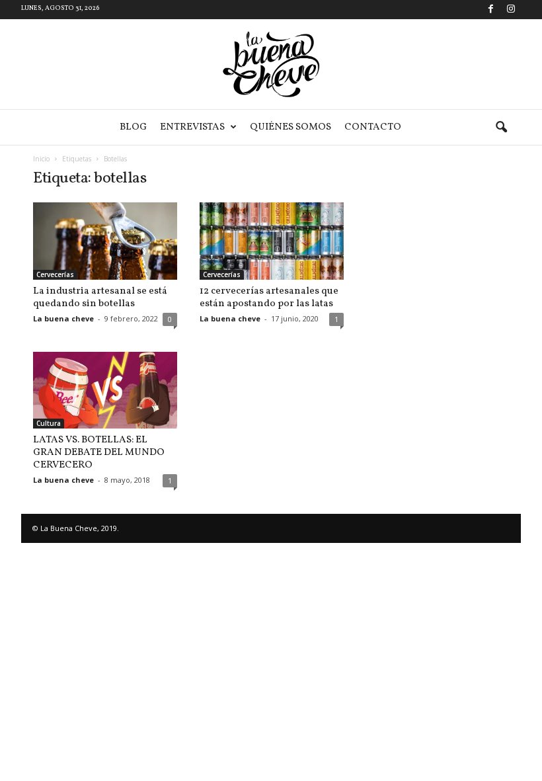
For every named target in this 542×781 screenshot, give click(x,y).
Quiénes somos (290, 127)
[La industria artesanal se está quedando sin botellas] (105, 240)
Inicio (41, 158)
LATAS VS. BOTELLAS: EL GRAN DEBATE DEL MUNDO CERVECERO (99, 452)
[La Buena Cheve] (271, 64)
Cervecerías (55, 274)
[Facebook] (490, 9)
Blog (133, 127)
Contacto (372, 127)
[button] (501, 127)
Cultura (48, 423)
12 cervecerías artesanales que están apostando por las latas (269, 297)
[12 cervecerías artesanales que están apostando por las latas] (272, 240)
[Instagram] (511, 9)
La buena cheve (63, 318)
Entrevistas (192, 127)
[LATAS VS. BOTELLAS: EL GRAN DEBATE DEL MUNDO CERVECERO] (105, 390)
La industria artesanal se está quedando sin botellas (100, 297)
